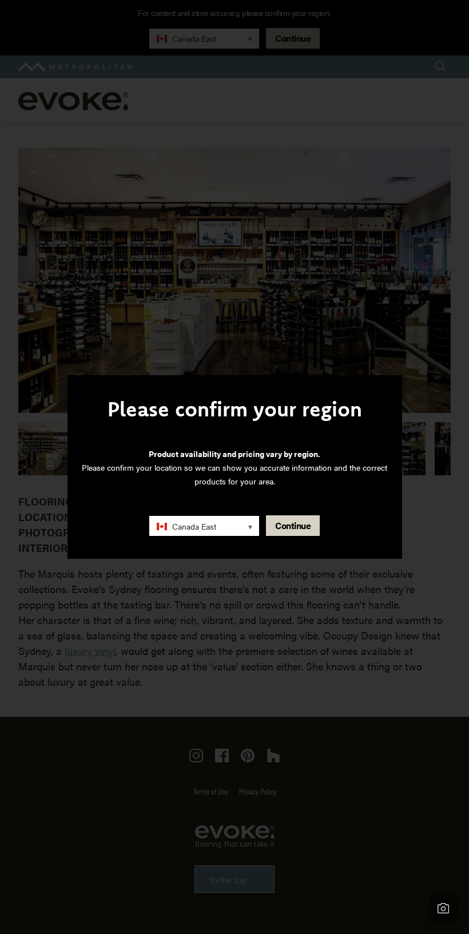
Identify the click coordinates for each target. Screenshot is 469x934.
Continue (293, 525)
